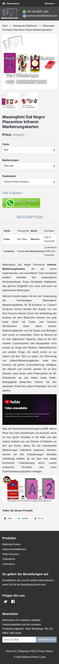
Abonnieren (46, 639)
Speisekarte (12, 3)
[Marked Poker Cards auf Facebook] (13, 602)
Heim (5, 25)
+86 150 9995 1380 (37, 11)
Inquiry (18, 135)
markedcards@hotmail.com (42, 15)
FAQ (32, 651)
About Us (11, 651)
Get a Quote (12, 193)
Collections (8, 564)
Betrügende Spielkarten (25, 25)
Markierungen (10, 160)
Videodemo (8, 559)
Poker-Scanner (10, 554)
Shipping (23, 651)
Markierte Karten (11, 544)
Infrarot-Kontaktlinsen (14, 549)
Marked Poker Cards (33, 657)
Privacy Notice (45, 651)
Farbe (5, 144)
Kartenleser (9, 176)
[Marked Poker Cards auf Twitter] (5, 602)
